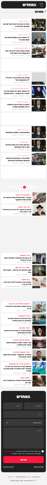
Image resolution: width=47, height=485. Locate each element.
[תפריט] (41, 4)
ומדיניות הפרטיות (10, 451)
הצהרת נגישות (39, 466)
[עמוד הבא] (15, 187)
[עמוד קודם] (32, 187)
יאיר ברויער (10, 477)
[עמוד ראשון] (37, 187)
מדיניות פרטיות (8, 466)
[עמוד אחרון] (10, 187)
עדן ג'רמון (28, 477)
